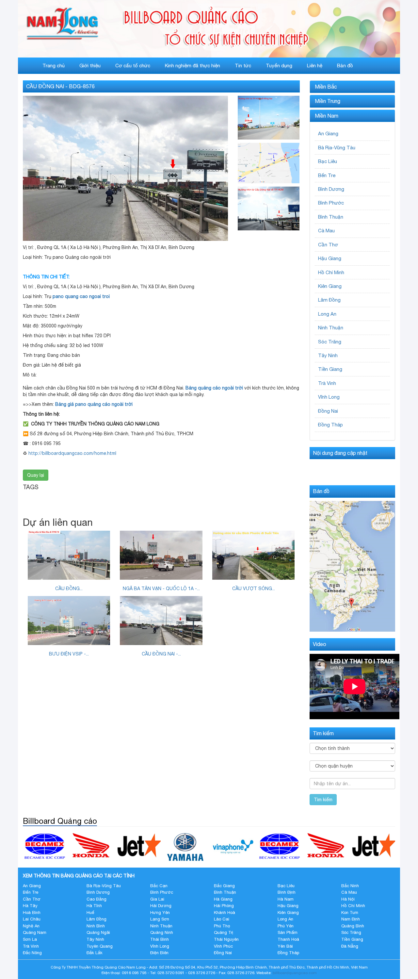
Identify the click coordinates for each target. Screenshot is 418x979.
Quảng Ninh (161, 932)
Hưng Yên (160, 912)
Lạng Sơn (159, 919)
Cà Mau (326, 230)
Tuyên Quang (100, 946)
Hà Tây (30, 905)
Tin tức (243, 65)
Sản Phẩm (287, 932)
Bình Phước (331, 203)
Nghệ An (31, 925)
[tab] (352, 87)
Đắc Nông (32, 952)
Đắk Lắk (95, 952)
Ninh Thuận (330, 327)
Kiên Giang (330, 286)
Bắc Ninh (350, 885)
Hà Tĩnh (94, 905)
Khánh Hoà (224, 912)
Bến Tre (326, 175)
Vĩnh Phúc (223, 946)
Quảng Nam (34, 932)
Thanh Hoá (288, 939)
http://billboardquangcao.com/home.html (72, 453)
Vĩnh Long (329, 397)
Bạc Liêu (327, 161)
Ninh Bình (96, 925)
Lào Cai (221, 919)
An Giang (328, 133)
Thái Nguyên (226, 939)
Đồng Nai (328, 411)
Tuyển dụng (279, 65)
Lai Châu (31, 919)
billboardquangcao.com (295, 973)
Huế (90, 912)
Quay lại (35, 475)
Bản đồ (345, 65)
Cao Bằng (96, 899)
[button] (352, 87)
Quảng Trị (223, 932)
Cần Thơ (328, 244)
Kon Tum (349, 912)
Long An (327, 314)
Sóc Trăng (329, 341)
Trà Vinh (327, 383)
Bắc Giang (224, 885)
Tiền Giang (330, 369)
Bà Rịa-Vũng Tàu (336, 147)
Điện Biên (159, 952)
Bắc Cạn (159, 885)
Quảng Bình (352, 925)
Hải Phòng (224, 905)
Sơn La (30, 939)
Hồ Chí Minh (331, 272)
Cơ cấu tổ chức (132, 65)
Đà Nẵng (349, 946)
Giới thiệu (90, 65)
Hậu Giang (329, 258)
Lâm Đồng (329, 300)
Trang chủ (53, 65)
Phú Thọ (222, 925)
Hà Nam (286, 899)
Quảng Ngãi (98, 932)
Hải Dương (160, 905)
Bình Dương (331, 189)
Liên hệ (314, 65)
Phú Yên (286, 925)
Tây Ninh (328, 355)
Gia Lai (157, 899)
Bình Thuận (330, 217)
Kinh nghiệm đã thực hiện (192, 65)
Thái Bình (159, 939)
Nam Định (350, 919)
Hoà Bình (31, 912)
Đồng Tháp (330, 424)
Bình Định (287, 892)
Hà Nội (348, 899)
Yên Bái (285, 946)
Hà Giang (223, 899)
